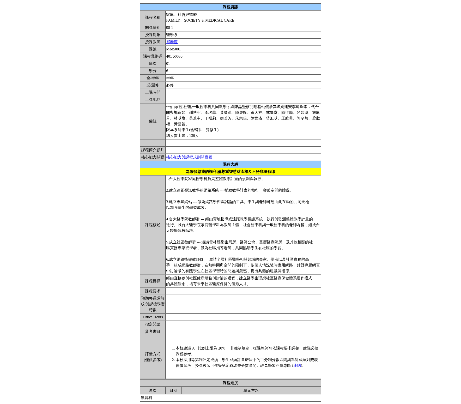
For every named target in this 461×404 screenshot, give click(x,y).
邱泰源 (172, 42)
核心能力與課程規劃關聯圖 (189, 157)
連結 (297, 365)
